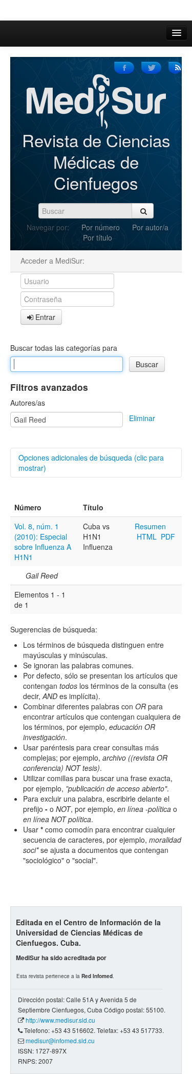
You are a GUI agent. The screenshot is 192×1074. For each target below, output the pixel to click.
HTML (147, 536)
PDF (168, 536)
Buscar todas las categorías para (63, 348)
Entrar (44, 317)
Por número (100, 227)
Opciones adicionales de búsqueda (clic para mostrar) (91, 462)
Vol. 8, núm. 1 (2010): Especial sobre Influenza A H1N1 (42, 541)
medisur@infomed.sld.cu (60, 1040)
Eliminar (142, 418)
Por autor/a (150, 227)
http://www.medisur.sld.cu (60, 1020)
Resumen (150, 526)
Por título (97, 237)
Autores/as (27, 402)
